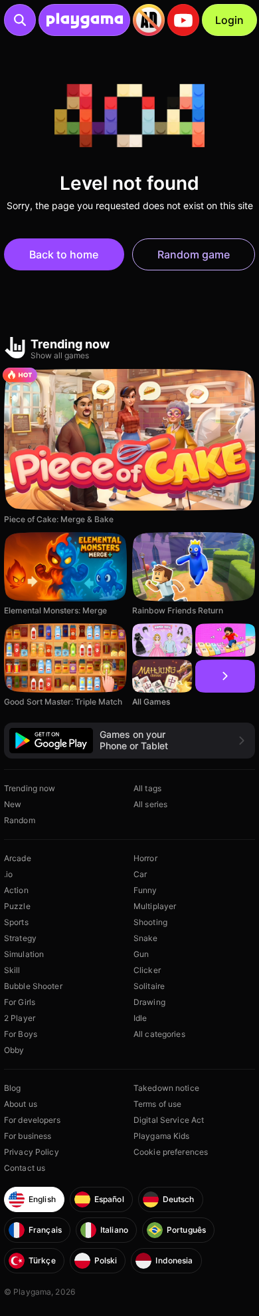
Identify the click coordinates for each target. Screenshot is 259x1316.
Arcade (17, 858)
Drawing (149, 1002)
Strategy (20, 938)
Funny (145, 890)
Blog (12, 1088)
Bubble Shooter (33, 986)
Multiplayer (154, 906)
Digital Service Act (168, 1120)
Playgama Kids (161, 1136)
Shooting (150, 922)
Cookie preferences (170, 1152)
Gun (141, 954)
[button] (129, 740)
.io (8, 874)
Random (19, 820)
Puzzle (17, 906)
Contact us (24, 1168)
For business (27, 1136)
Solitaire (149, 986)
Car (140, 874)
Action (16, 890)
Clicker (147, 970)
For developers (32, 1120)
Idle (140, 1018)
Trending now (29, 788)
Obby (14, 1050)
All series (150, 804)
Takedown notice (166, 1088)
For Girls (19, 1002)
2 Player (19, 1018)
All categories (159, 1034)
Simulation (24, 954)
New (12, 804)
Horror (145, 858)
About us (20, 1104)
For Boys (20, 1034)
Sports (16, 922)
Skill (12, 970)
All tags (147, 788)
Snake (145, 938)
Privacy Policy (31, 1152)
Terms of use (157, 1104)
